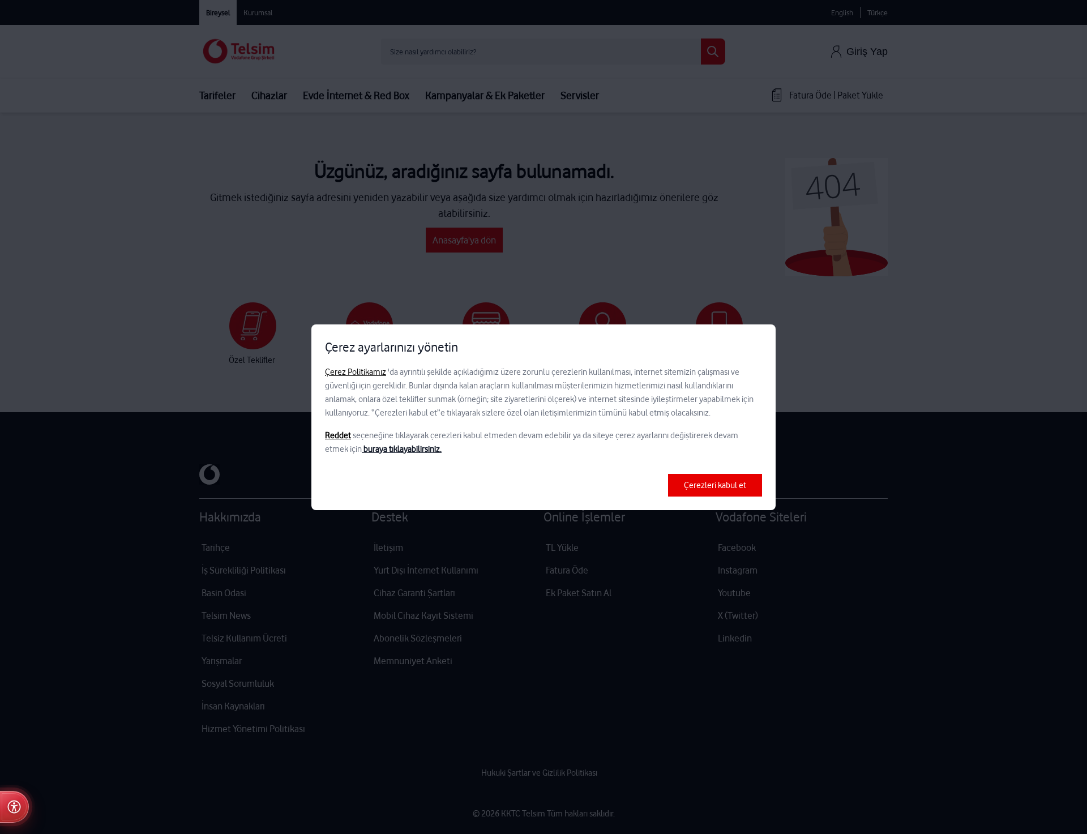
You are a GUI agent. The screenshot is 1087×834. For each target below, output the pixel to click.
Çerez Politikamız (355, 372)
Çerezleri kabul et (715, 485)
